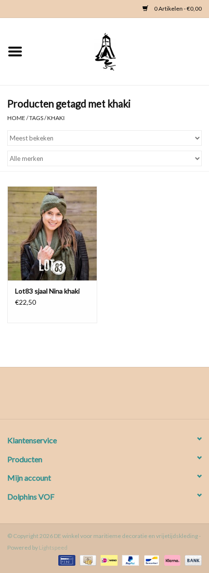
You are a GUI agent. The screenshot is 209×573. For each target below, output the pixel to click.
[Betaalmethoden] (65, 559)
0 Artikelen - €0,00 (177, 8)
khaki (56, 118)
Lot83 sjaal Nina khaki (47, 291)
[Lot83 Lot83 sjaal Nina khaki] (52, 233)
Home (16, 118)
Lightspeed (53, 547)
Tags (36, 118)
